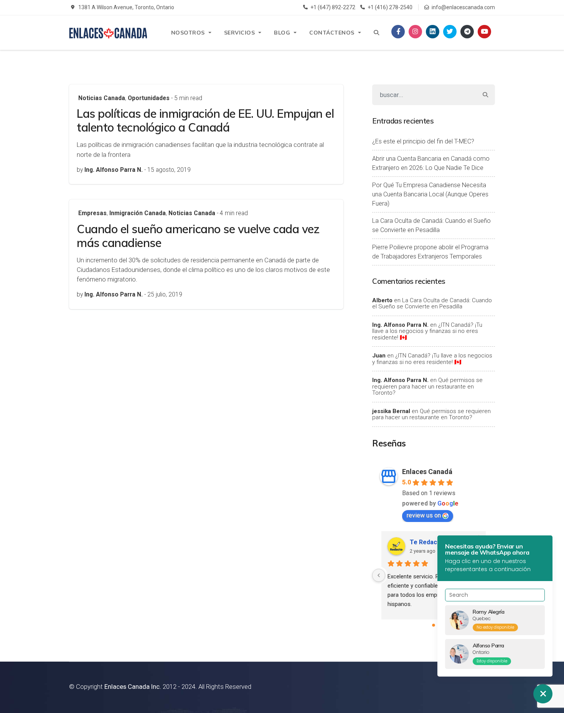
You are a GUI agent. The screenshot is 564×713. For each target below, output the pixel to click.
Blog (282, 32)
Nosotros (188, 32)
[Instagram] (415, 31)
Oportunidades (149, 98)
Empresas (92, 213)
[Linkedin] (432, 31)
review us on (424, 515)
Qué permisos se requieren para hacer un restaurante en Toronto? (427, 386)
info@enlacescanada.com (463, 7)
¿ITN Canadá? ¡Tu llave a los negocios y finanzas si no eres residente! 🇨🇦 (427, 331)
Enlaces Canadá (427, 472)
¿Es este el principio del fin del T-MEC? (423, 141)
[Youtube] (484, 31)
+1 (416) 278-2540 (390, 7)
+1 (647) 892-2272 (332, 7)
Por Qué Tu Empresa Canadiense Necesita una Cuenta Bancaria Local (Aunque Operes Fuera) (430, 194)
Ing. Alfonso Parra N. (400, 324)
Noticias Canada (101, 98)
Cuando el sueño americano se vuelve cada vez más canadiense (198, 236)
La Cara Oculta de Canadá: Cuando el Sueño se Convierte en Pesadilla (431, 225)
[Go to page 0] (433, 625)
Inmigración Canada (137, 213)
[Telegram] (467, 31)
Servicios (239, 32)
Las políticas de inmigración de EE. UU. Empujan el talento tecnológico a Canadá (205, 120)
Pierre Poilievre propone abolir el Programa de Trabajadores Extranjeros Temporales (430, 252)
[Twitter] (450, 31)
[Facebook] (398, 31)
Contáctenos (332, 32)
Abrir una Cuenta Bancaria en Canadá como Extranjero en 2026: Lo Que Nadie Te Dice (431, 163)
